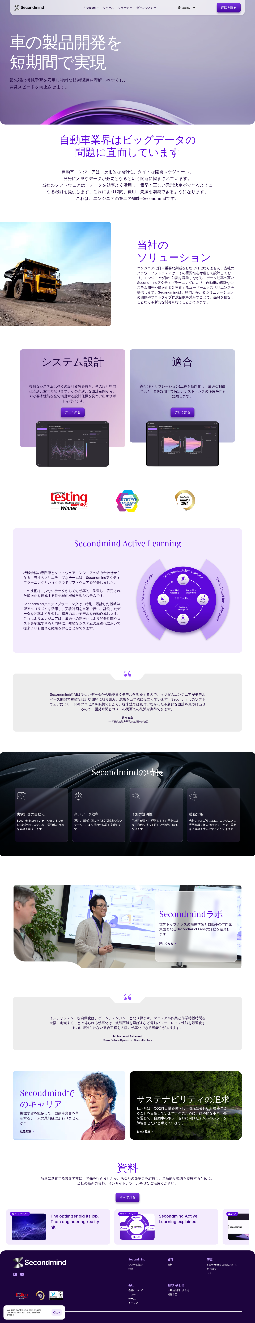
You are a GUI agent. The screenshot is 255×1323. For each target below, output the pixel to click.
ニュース (133, 1294)
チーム (132, 1298)
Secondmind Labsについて (222, 1264)
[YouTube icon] (22, 1274)
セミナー (212, 1272)
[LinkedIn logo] (15, 1274)
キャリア (133, 1302)
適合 (130, 1268)
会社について (135, 1290)
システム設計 (135, 1264)
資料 (170, 1264)
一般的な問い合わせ (178, 1290)
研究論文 (212, 1268)
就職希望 (172, 1294)
